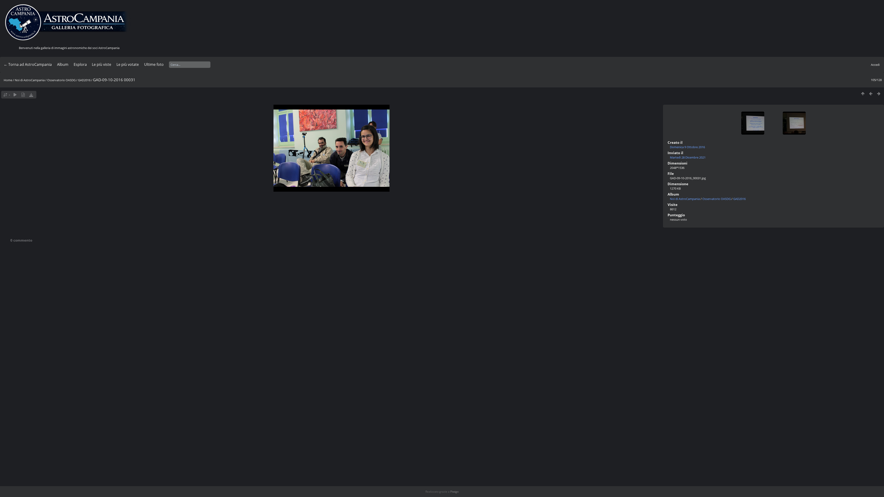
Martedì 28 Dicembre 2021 (688, 157)
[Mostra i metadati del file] (23, 94)
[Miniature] (863, 93)
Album (62, 64)
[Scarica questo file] (31, 94)
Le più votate (127, 64)
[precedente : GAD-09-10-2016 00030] (871, 93)
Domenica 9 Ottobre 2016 (687, 147)
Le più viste (101, 64)
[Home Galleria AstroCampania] (69, 22)
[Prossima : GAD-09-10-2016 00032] (879, 93)
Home (8, 80)
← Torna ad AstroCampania (28, 64)
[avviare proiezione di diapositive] (15, 94)
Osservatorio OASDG (61, 80)
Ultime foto (154, 64)
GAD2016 (84, 80)
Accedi (875, 65)
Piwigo (454, 492)
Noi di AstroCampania (30, 80)
